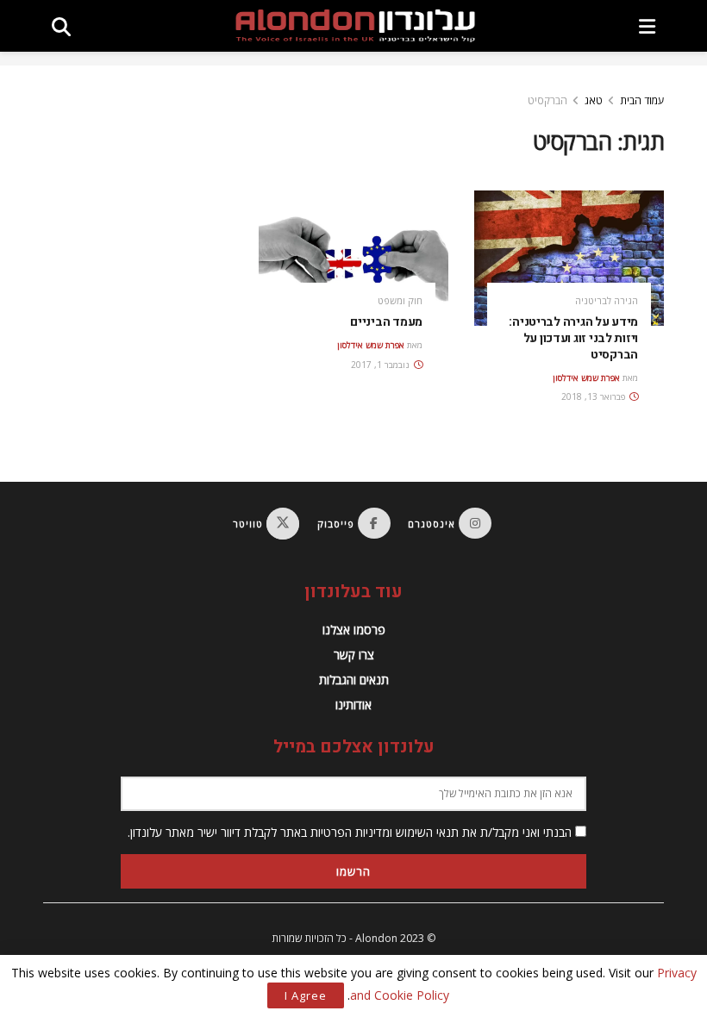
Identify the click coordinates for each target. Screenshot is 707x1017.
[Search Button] (61, 26)
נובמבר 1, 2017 (381, 365)
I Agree (306, 995)
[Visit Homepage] (355, 26)
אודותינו (353, 704)
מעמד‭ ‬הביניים (386, 322)
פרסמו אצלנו (353, 629)
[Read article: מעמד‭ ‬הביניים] (353, 258)
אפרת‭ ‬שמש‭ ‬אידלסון (586, 377)
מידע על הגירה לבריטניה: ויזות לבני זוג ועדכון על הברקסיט (573, 338)
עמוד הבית (642, 100)
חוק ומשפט (400, 300)
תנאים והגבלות (354, 679)
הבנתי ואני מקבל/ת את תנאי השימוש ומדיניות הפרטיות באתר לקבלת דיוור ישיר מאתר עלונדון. (351, 832)
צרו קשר (354, 654)
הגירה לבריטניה (606, 300)
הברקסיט (547, 100)
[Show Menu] (647, 26)
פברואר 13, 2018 (594, 396)
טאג (594, 100)
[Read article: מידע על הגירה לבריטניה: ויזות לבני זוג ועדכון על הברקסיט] (569, 258)
